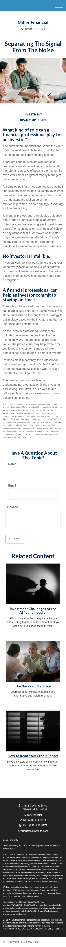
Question (12, 507)
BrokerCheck (9, 848)
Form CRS (13, 839)
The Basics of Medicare (33, 686)
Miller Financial (33, 22)
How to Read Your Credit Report (33, 756)
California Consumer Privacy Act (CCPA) (39, 890)
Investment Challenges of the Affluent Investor (33, 611)
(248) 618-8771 (35, 29)
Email (12, 485)
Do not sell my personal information (23, 896)
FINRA (14, 904)
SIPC (19, 904)
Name (12, 464)
